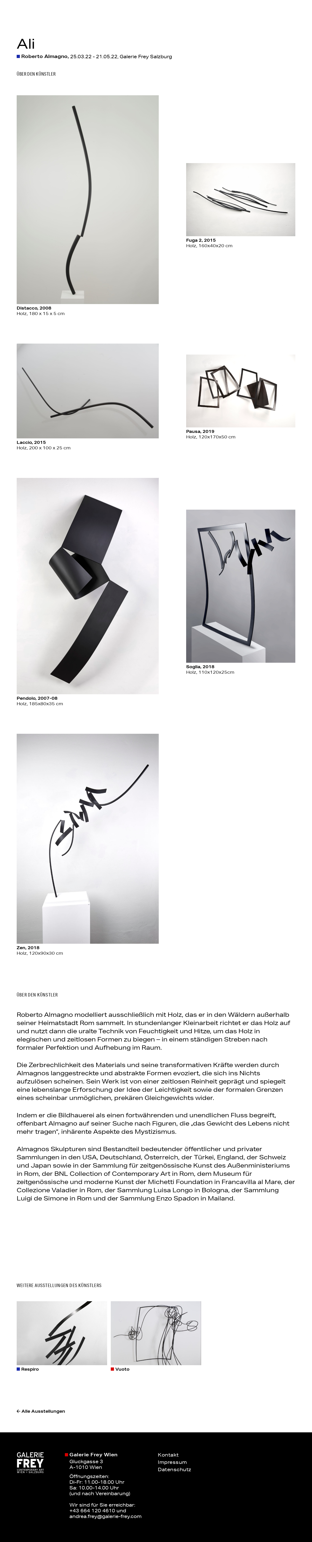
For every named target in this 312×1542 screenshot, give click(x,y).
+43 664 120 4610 (92, 1510)
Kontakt (168, 1454)
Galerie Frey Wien (93, 1454)
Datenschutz (174, 1469)
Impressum (172, 1462)
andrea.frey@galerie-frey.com (105, 1516)
